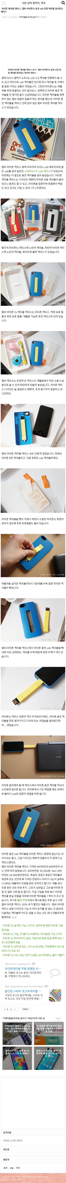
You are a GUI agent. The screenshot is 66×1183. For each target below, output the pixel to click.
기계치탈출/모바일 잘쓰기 (28, 17)
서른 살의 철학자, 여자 (33, 3)
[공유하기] (11, 1009)
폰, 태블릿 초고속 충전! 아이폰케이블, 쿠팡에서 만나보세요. (23, 974)
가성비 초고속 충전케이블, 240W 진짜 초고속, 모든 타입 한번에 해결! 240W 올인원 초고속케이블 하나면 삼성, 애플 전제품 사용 (24, 997)
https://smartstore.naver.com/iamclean (24, 986)
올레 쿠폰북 (23, 900)
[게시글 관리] (15, 1009)
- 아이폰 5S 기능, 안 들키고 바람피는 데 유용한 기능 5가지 (32, 934)
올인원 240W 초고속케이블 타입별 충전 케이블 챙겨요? (23, 991)
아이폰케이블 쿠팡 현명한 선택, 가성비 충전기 (23, 969)
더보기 (58, 1018)
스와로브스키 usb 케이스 (37, 171)
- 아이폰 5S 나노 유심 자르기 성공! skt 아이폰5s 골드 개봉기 (33, 955)
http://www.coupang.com (17, 964)
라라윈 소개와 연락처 (12, 1140)
